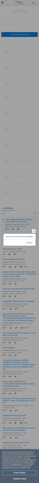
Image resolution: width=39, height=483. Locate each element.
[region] (19, 466)
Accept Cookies (19, 473)
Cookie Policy (16, 464)
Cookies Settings (19, 479)
